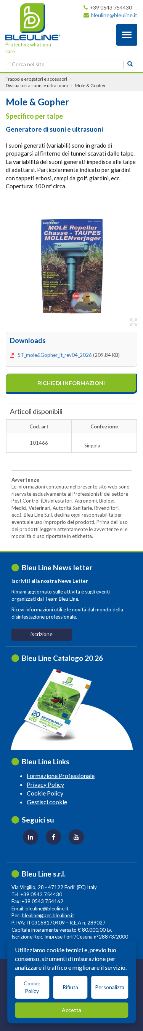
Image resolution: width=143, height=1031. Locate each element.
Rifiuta (70, 987)
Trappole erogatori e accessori (36, 79)
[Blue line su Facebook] (53, 837)
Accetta (71, 1010)
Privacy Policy (45, 784)
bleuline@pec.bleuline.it (48, 915)
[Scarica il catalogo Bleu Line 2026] (61, 705)
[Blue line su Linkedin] (30, 837)
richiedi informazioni (71, 383)
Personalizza (109, 987)
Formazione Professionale (61, 775)
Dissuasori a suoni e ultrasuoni (37, 85)
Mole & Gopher (90, 85)
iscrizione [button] (42, 634)
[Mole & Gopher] (71, 264)
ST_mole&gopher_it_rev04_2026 (55, 355)
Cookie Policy (45, 793)
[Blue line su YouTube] (76, 837)
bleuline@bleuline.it (114, 15)
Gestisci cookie (47, 801)
